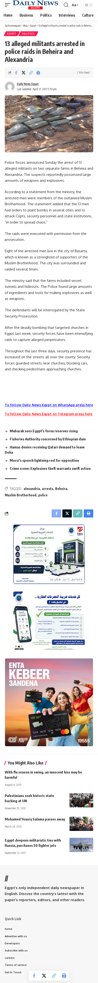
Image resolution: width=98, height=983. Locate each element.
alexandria (32, 489)
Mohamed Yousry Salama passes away (35, 819)
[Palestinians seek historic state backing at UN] (81, 800)
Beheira (61, 489)
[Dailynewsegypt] (35, 4)
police (43, 495)
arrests (47, 489)
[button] (9, 4)
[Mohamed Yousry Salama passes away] (81, 824)
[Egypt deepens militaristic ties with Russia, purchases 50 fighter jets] (81, 845)
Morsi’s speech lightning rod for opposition (44, 460)
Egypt (11, 33)
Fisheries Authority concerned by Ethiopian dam (48, 439)
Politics (28, 33)
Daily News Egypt (28, 84)
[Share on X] (23, 72)
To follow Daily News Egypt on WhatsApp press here (49, 405)
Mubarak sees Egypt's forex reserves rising (44, 431)
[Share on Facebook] (16, 72)
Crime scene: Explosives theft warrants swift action (50, 468)
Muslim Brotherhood (20, 495)
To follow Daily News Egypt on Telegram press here (48, 414)
